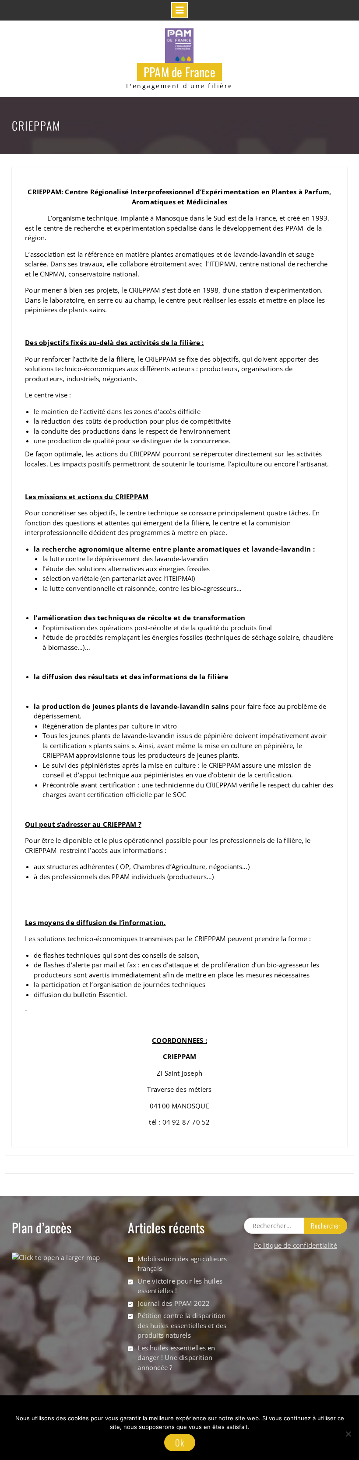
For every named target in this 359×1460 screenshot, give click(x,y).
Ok (179, 1442)
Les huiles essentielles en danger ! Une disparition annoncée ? (176, 1357)
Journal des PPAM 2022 (173, 1303)
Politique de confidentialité (295, 1245)
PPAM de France (179, 72)
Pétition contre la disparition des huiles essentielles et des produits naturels (181, 1325)
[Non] (348, 1433)
